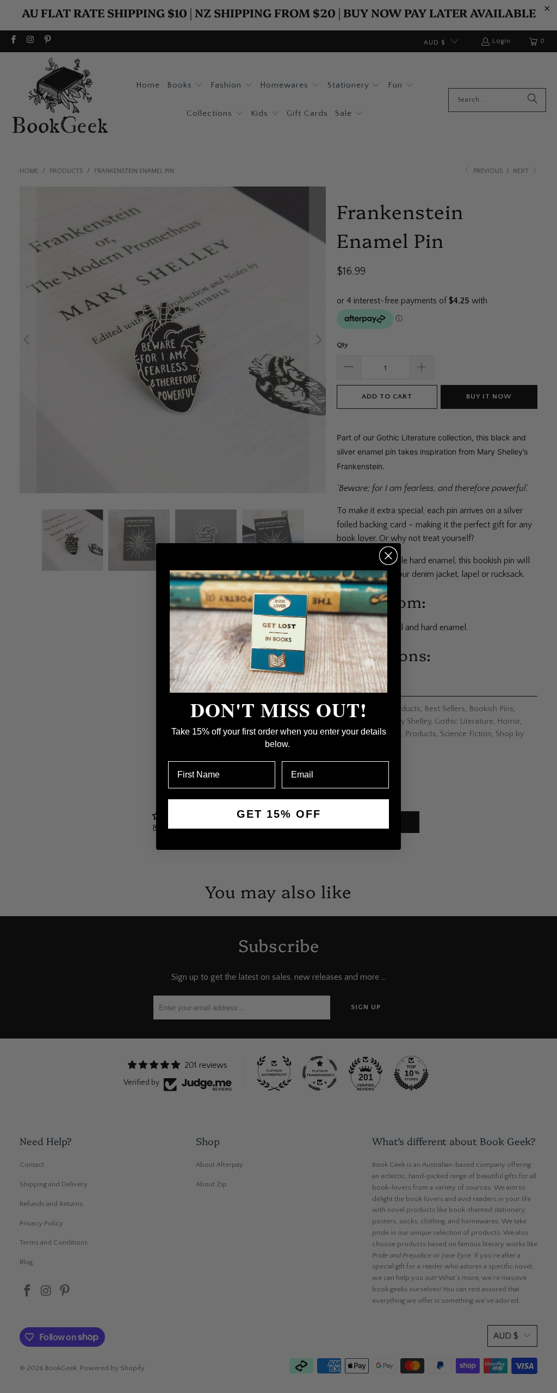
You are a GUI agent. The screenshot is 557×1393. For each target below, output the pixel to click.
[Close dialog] (388, 556)
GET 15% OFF (279, 814)
